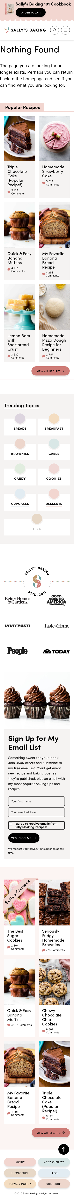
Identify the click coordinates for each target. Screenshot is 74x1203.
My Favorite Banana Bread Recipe (53, 260)
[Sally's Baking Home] (25, 30)
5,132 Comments (18, 192)
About (20, 1162)
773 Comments (55, 950)
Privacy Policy (20, 1183)
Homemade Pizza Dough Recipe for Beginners (54, 342)
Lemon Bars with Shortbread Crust (18, 342)
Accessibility (54, 1162)
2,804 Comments (17, 947)
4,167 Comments (18, 270)
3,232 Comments (17, 356)
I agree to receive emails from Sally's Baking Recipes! (36, 825)
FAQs (54, 1173)
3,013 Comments (52, 183)
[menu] (65, 30)
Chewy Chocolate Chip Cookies (51, 1016)
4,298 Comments (52, 274)
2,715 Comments (52, 356)
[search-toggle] (54, 30)
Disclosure (20, 1173)
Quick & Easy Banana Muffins (19, 257)
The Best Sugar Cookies (15, 935)
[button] (36, 824)
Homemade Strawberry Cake (53, 171)
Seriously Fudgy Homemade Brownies (53, 937)
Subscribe (53, 1183)
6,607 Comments (52, 1031)
